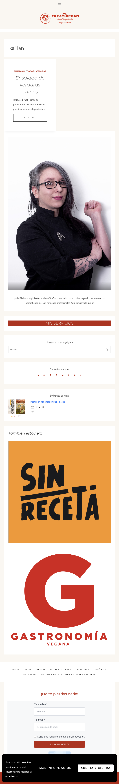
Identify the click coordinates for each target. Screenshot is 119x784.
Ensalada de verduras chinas (30, 85)
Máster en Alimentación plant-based (47, 401)
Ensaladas (20, 71)
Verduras (41, 71)
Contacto (29, 675)
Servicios (83, 669)
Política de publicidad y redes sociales (68, 675)
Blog (28, 669)
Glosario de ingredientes (54, 669)
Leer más (30, 118)
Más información (55, 767)
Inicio (15, 669)
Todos (30, 71)
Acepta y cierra (96, 767)
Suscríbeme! (59, 744)
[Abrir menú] (59, 4)
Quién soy (101, 669)
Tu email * (39, 719)
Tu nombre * (40, 704)
